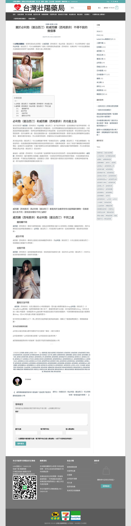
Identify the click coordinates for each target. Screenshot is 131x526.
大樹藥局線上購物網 (98, 14)
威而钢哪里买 (59, 365)
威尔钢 (50, 355)
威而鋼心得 (100, 186)
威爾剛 (55, 355)
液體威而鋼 (51, 367)
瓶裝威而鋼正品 (78, 367)
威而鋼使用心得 (39, 357)
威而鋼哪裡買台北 (68, 359)
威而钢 (38, 365)
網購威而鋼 (19, 369)
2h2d (98, 31)
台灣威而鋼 (74, 352)
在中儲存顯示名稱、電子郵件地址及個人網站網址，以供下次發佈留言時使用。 (45, 438)
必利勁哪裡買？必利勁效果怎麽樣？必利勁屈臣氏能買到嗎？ (35, 336)
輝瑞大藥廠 (100, 215)
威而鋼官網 (63, 361)
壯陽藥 (47, 24)
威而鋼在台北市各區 (35, 361)
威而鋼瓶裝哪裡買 (41, 363)
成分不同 (23, 111)
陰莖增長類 (71, 486)
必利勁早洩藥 (72, 479)
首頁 (14, 14)
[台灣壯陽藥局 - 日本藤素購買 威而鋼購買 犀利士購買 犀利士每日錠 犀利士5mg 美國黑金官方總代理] (40, 8)
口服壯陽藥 (20, 14)
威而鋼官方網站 (54, 361)
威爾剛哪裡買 (61, 355)
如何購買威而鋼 (34, 355)
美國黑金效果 (43, 369)
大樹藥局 (86, 14)
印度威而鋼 (59, 352)
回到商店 (106, 486)
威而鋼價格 (47, 357)
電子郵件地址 (45, 429)
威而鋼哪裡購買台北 (80, 359)
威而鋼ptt (31, 357)
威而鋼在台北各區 (23, 361)
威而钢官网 (67, 365)
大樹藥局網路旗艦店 (20, 18)
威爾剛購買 (69, 355)
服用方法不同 (24, 115)
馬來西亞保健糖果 (73, 490)
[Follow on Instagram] (113, 1)
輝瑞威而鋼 (47, 371)
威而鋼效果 (18, 363)
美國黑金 (36, 369)
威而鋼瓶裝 (32, 363)
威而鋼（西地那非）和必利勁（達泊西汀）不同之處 (33, 106)
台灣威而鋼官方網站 (84, 352)
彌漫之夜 (100, 59)
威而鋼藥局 (67, 363)
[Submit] (89, 7)
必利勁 (56, 24)
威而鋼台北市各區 (28, 359)
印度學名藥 (53, 14)
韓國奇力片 (101, 94)
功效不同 (23, 113)
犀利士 (99, 86)
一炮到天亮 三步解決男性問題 (107, 106)
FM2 (98, 35)
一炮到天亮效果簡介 (104, 110)
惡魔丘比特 (101, 67)
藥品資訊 (80, 14)
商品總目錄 (72, 14)
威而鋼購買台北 (31, 365)
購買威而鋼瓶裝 (69, 369)
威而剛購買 (85, 355)
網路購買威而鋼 (28, 369)
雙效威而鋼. (57, 371)
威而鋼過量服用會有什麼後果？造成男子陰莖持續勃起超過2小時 (36, 340)
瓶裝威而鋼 (58, 367)
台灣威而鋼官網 (17, 355)
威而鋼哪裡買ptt (57, 359)
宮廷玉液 (100, 55)
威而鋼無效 (25, 363)
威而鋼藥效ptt (83, 363)
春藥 (98, 78)
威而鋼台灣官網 (39, 359)
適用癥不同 (24, 108)
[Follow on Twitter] (115, 1)
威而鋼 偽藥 (24, 357)
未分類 (99, 82)
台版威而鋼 (26, 355)
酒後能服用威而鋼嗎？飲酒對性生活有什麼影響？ (107, 115)
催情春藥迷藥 (72, 467)
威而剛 (79, 355)
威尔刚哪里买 (44, 355)
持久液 (69, 483)
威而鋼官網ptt (71, 361)
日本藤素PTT (101, 74)
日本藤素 (82, 365)
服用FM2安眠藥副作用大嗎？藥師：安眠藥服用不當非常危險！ (107, 132)
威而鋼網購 (60, 363)
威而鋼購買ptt (22, 365)
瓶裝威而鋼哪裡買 (67, 367)
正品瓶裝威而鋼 (35, 367)
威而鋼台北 (77, 357)
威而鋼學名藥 (46, 361)
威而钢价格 (44, 365)
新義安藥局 (32, 18)
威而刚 (75, 355)
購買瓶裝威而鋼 (79, 369)
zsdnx (56, 37)
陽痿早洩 (100, 219)
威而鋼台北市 (19, 359)
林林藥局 (77, 523)
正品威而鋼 (27, 367)
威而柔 (108, 162)
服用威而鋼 (107, 202)
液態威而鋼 (44, 367)
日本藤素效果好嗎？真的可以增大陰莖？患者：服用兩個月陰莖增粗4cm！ (107, 123)
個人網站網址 (70, 429)
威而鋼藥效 (75, 363)
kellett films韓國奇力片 (105, 39)
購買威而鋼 (51, 369)
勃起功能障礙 (52, 352)
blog (108, 1)
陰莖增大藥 (36, 14)
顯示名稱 (18, 429)
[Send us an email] (117, 1)
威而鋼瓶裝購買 (52, 363)
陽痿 (52, 371)
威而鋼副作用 (63, 357)
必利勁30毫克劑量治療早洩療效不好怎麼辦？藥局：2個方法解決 (36, 331)
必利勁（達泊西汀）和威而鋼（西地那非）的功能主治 (33, 104)
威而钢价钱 (51, 365)
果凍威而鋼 (19, 367)
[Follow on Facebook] (111, 1)
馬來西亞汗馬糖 (63, 14)
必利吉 (77, 365)
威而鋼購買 (100, 195)
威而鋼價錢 (55, 357)
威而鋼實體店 (80, 361)
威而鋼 (51, 24)
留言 (17, 411)
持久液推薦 (28, 14)
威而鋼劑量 (70, 357)
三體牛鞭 (100, 43)
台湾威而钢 (66, 352)
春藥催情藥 (45, 14)
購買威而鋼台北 (59, 369)
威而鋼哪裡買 (48, 359)
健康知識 (44, 352)
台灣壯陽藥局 (19, 44)
